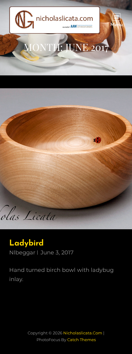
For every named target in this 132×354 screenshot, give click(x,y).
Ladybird (26, 243)
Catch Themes (81, 339)
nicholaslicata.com (82, 332)
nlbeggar (22, 252)
